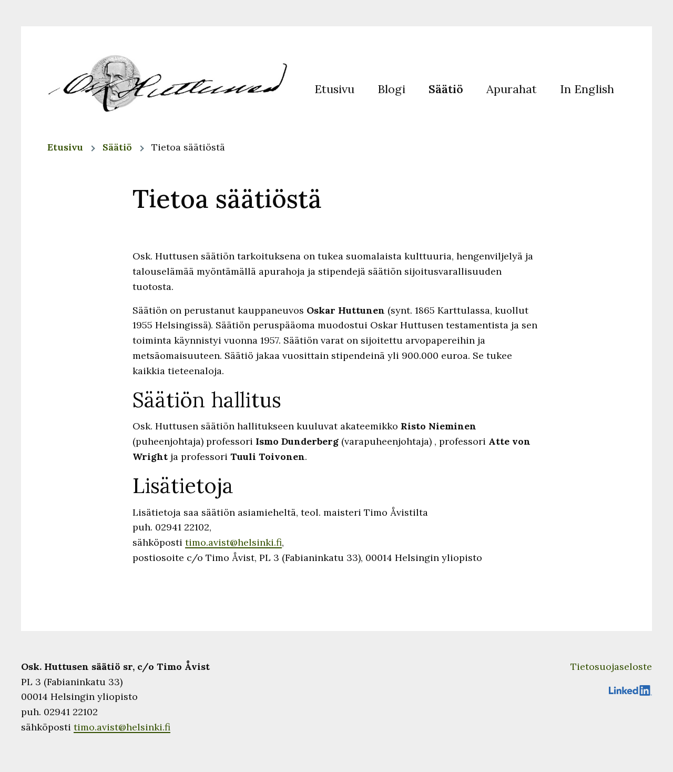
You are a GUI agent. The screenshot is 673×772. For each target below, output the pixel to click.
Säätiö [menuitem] (446, 89)
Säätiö (117, 147)
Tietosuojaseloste (611, 666)
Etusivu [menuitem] (334, 89)
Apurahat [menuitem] (511, 89)
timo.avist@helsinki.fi (233, 542)
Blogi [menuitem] (391, 89)
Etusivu (65, 147)
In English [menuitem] (587, 89)
